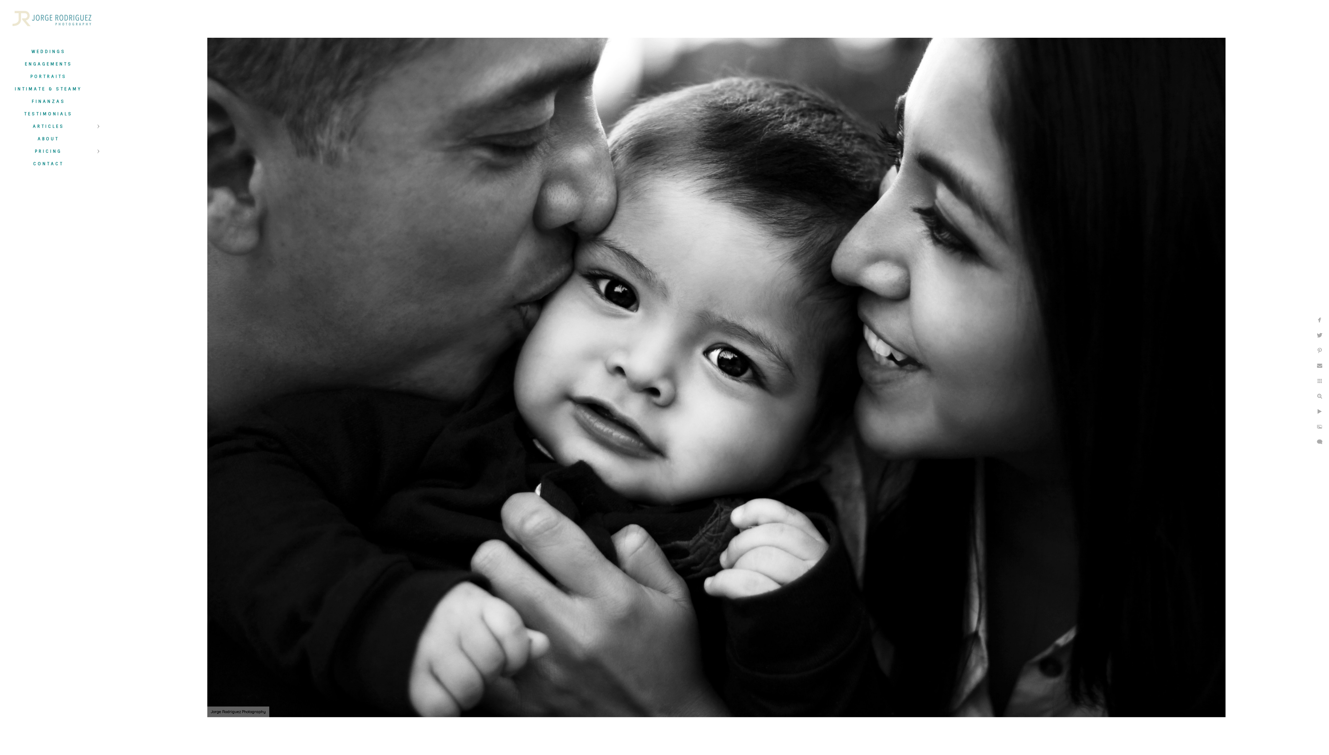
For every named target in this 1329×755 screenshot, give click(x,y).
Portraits (48, 76)
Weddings (48, 51)
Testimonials (48, 114)
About (48, 139)
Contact (48, 164)
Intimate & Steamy (48, 89)
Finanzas (48, 101)
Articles (48, 126)
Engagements (48, 64)
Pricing (48, 151)
